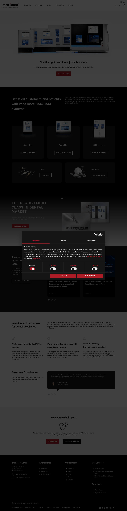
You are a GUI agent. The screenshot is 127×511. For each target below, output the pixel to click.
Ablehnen (63, 276)
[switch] (53, 268)
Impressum (36, 259)
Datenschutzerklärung (94, 256)
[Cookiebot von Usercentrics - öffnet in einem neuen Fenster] (95, 234)
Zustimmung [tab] (36, 241)
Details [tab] (63, 241)
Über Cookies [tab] (91, 241)
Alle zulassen (90, 276)
